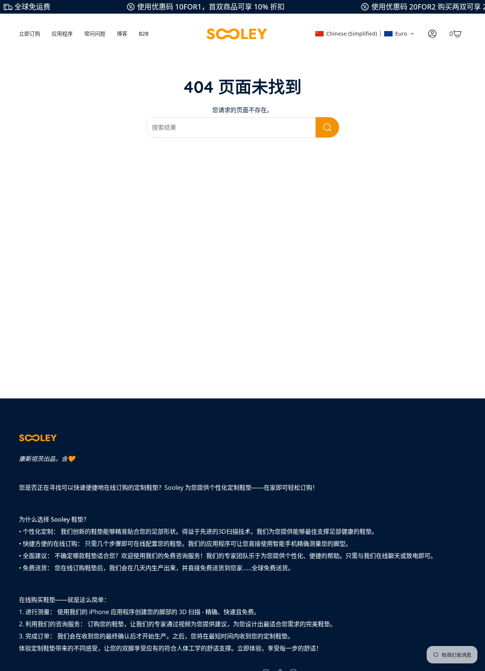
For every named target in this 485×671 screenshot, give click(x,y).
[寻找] (327, 127)
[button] (365, 34)
